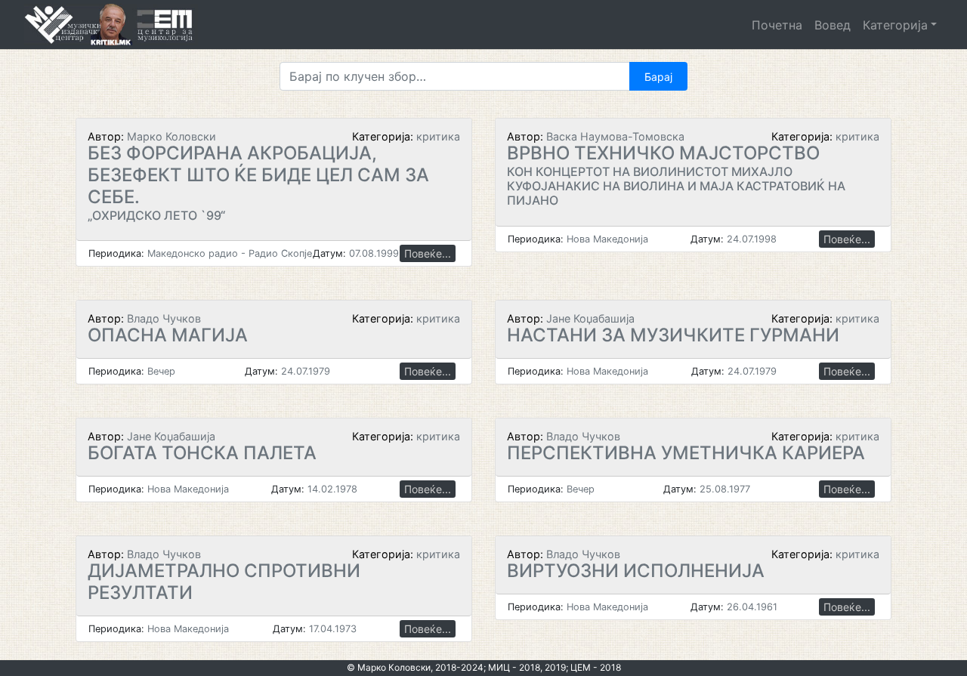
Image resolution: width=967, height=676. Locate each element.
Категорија (895, 24)
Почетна (777, 24)
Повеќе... (427, 253)
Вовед (832, 24)
